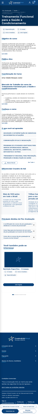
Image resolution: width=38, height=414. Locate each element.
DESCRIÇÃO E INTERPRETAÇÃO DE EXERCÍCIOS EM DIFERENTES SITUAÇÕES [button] (20, 134)
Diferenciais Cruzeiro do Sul (11, 406)
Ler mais (4, 53)
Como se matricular (28, 406)
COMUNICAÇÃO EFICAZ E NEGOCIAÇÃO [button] (17, 140)
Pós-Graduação (6, 10)
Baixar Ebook (11, 162)
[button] (19, 387)
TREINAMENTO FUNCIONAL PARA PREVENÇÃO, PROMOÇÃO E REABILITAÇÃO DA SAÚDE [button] (20, 157)
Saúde (15, 10)
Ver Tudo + (31, 162)
